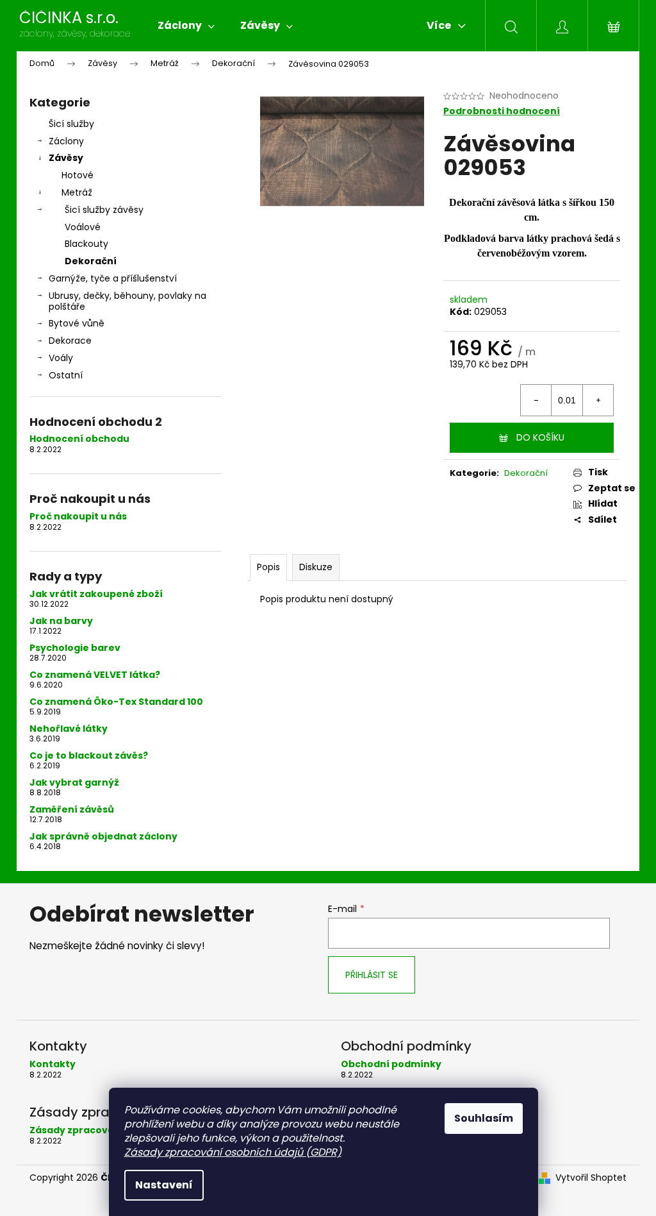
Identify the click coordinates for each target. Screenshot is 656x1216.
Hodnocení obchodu (79, 439)
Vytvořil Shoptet (591, 1178)
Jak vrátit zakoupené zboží (96, 594)
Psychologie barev (74, 648)
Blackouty (86, 243)
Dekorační (91, 261)
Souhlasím (483, 1118)
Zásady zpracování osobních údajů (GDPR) (232, 1152)
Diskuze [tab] (315, 567)
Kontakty (52, 1064)
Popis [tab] (268, 567)
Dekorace (70, 340)
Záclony (66, 141)
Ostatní (66, 375)
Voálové (83, 227)
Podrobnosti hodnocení (501, 111)
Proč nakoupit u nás (78, 516)
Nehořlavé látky (68, 729)
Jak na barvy (61, 621)
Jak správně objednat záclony (103, 836)
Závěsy (66, 157)
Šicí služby (71, 123)
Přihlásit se (371, 974)
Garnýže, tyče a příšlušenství (113, 278)
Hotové (78, 175)
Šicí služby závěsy (104, 209)
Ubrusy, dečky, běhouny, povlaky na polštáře (127, 301)
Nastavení (164, 1185)
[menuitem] (186, 25)
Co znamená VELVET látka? (94, 675)
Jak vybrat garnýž (74, 783)
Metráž (77, 192)
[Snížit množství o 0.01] (536, 400)
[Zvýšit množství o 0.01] (597, 400)
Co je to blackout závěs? (88, 756)
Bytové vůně (76, 323)
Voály (61, 357)
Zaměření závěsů (71, 810)
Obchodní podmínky (391, 1064)
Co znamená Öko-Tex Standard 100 (116, 702)
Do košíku (540, 437)
